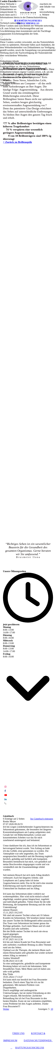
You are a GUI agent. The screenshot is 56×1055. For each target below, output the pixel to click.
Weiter (6, 1009)
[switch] (1, 36)
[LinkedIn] (5, 799)
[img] (28, 8)
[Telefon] (5, 803)
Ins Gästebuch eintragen (41, 818)
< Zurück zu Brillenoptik (17, 142)
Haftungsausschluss (29, 1047)
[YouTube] (5, 795)
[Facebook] (5, 791)
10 (52, 1009)
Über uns (18, 1033)
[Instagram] (5, 786)
